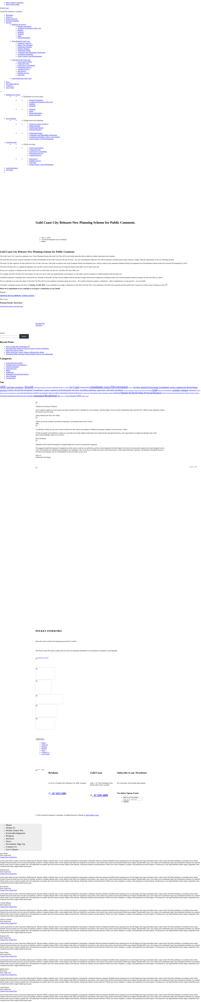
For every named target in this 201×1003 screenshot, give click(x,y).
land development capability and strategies (34, 393)
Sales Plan (21, 75)
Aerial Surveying (23, 63)
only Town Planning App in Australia (97, 393)
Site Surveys (22, 71)
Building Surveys (23, 73)
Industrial (21, 32)
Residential (51, 395)
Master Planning (34, 126)
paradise (110, 393)
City (71, 387)
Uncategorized (10, 378)
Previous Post (40, 323)
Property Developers (24, 26)
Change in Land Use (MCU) (38, 124)
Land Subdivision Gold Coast (21, 78)
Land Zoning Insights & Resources (71, 393)
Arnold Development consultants (43, 387)
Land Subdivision (12, 168)
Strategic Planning (24, 49)
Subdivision (10, 372)
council (107, 387)
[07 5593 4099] (92, 795)
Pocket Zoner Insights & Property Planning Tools (180, 393)
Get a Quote (10, 88)
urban (83, 396)
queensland (38, 395)
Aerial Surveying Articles (14, 363)
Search (2, 333)
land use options (54, 393)
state (58, 396)
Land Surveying (11, 142)
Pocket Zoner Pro (11, 19)
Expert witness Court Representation (30, 56)
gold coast (161, 390)
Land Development (12, 367)
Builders (20, 30)
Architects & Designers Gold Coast (29, 28)
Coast (76, 387)
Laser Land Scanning (25, 62)
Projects (44, 748)
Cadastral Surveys (24, 69)
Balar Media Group (92, 815)
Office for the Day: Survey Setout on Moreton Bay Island (25, 352)
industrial (192, 390)
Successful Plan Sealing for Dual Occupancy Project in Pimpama (27, 348)
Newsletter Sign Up (12, 84)
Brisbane (56, 387)
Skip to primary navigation (14, 2)
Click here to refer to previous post (11, 306)
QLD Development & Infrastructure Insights (16, 396)
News (8, 82)
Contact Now (4, 857)
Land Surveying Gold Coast (21, 60)
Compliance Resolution (25, 54)
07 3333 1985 (59, 793)
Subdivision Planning (25, 47)
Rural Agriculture (35, 115)
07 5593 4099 (101, 795)
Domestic (21, 34)
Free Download (148, 390)
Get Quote (9, 170)
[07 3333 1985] (50, 793)
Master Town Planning (25, 45)
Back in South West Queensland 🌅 (18, 346)
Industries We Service (19, 24)
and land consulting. (15, 387)
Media (8, 370)
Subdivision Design (24, 51)
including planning (180, 390)
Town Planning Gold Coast (21, 41)
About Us (9, 17)
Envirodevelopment (12, 21)
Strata (19, 36)
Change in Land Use (24, 43)
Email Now (13, 857)
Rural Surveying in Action (14, 350)
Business (61, 387)
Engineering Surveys (24, 67)
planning (116, 393)
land (18, 393)
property (197, 393)
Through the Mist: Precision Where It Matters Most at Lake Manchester (29, 354)
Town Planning (11, 118)
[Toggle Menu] (1, 91)
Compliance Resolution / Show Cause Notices (44, 137)
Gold (154, 390)
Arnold (28, 387)
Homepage (9, 15)
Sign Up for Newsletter (130, 797)
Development (119, 387)
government (168, 390)
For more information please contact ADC (134, 390)
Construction (84, 387)
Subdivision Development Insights (17, 374)
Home (43, 743)
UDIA (78, 396)
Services (8, 23)
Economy (130, 387)
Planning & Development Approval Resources (141, 392)
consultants (96, 387)
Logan (85, 393)
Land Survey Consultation (26, 65)
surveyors (63, 396)
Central (66, 387)
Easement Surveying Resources (16, 365)
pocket (164, 393)
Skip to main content (12, 4)
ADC (3, 387)
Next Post (39, 325)
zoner (87, 396)
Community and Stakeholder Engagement (31, 52)
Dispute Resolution (24, 38)
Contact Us (9, 86)
